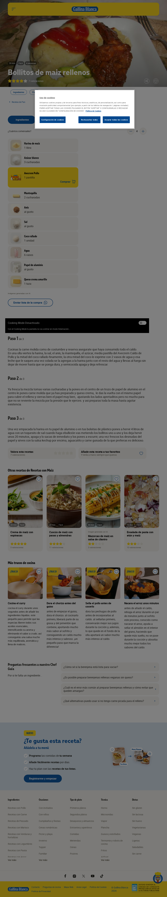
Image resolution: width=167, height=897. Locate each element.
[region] (85, 109)
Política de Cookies (93, 111)
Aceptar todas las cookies (116, 119)
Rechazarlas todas (89, 119)
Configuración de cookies (52, 119)
